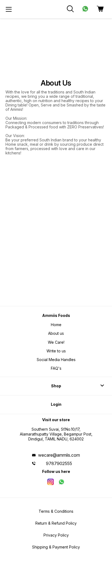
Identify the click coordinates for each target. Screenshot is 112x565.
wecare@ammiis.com (59, 455)
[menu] (9, 9)
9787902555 (59, 463)
